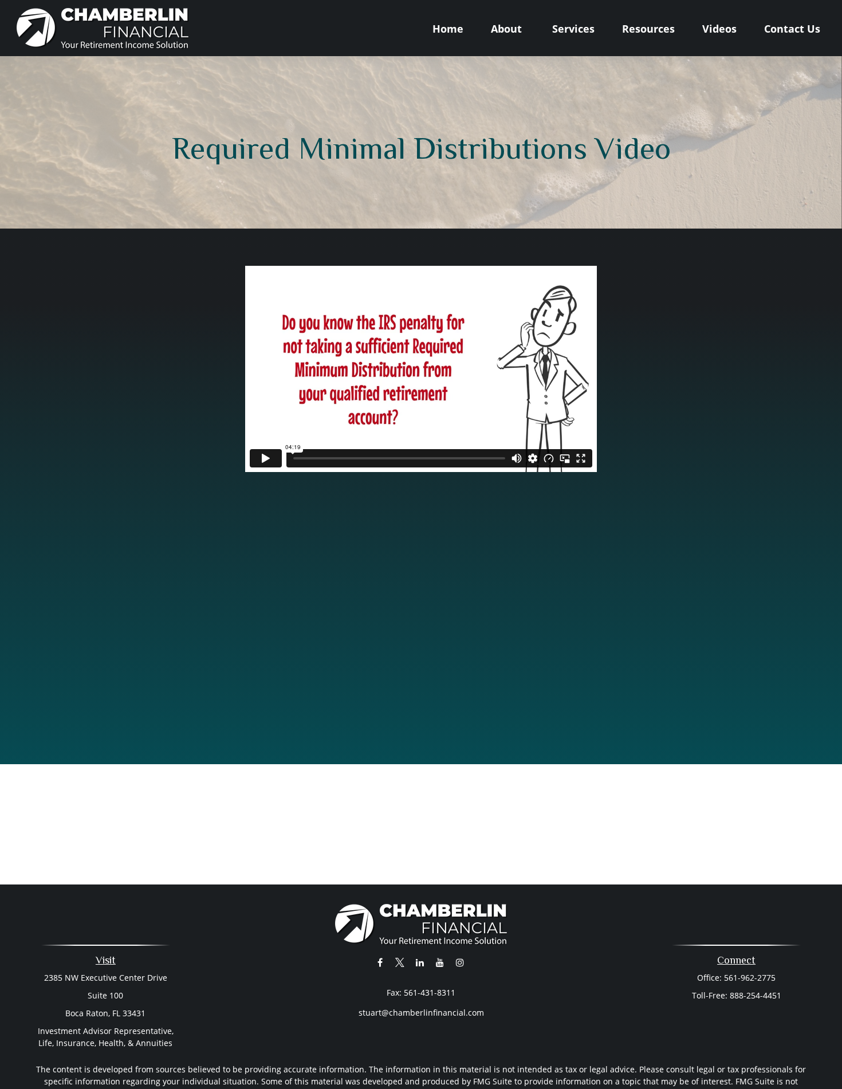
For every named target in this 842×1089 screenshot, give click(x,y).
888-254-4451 (755, 995)
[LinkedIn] (420, 962)
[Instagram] (460, 962)
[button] (448, 28)
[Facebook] (380, 962)
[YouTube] (440, 962)
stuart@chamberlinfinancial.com (421, 1012)
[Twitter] (400, 962)
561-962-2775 (750, 977)
